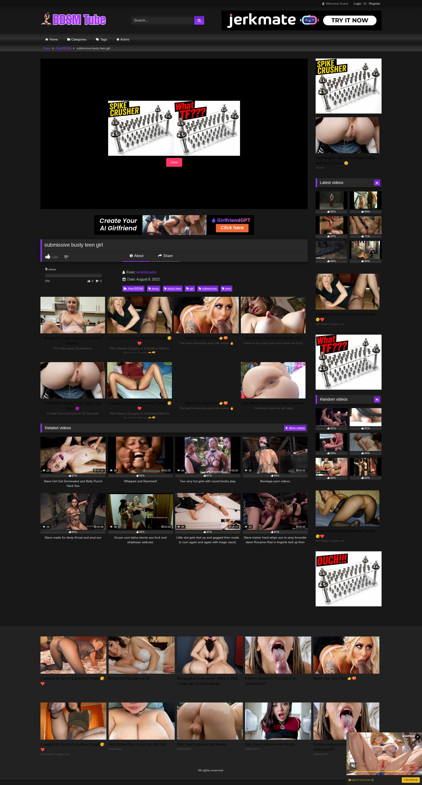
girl (192, 288)
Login (357, 3)
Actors (124, 39)
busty (155, 288)
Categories (78, 39)
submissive (209, 288)
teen (228, 288)
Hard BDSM (63, 48)
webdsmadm (146, 272)
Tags (103, 39)
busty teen (174, 288)
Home (53, 39)
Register (374, 3)
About (138, 256)
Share (167, 256)
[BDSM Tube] (73, 20)
